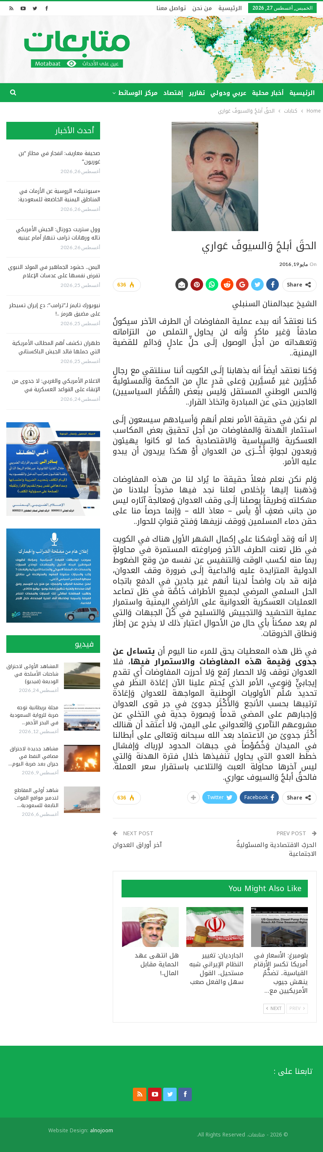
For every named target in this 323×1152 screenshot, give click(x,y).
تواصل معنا (171, 8)
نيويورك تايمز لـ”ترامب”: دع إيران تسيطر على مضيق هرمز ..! (54, 309)
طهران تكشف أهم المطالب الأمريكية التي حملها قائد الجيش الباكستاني (56, 347)
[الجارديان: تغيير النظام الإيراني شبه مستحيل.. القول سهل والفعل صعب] (215, 927)
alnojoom (101, 1130)
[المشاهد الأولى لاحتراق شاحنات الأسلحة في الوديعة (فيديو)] (82, 676)
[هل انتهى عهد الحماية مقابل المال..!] (150, 927)
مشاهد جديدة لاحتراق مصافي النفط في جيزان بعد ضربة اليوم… (33, 756)
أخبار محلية (268, 93)
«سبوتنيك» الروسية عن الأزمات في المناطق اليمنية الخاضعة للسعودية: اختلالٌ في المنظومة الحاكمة (59, 199)
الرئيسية (230, 8)
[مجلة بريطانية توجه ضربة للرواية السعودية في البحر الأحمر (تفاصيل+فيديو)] (82, 717)
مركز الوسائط (138, 93)
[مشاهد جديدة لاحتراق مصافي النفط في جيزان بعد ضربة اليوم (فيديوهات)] (82, 758)
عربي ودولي (228, 93)
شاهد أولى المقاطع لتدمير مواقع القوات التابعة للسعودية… (36, 798)
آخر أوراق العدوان (137, 845)
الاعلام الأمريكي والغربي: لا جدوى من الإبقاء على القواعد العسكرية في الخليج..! (56, 389)
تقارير (197, 93)
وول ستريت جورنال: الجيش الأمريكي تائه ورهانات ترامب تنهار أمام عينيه (58, 233)
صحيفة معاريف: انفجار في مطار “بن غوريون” (59, 157)
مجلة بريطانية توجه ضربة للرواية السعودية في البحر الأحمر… (34, 715)
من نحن (202, 8)
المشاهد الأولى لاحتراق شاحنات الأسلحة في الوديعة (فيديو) (32, 674)
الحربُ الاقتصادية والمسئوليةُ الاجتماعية (276, 849)
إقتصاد (173, 93)
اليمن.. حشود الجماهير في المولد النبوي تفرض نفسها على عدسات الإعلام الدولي (54, 275)
